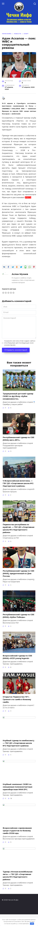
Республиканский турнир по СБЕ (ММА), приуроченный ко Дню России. (18, 573)
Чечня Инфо (19, 14)
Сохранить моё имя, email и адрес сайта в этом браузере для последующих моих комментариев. (19, 343)
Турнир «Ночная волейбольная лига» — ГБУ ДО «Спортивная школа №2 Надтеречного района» (17, 876)
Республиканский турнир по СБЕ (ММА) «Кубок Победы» (18, 616)
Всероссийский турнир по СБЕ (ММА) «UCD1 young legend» (17, 657)
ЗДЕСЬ (28, 197)
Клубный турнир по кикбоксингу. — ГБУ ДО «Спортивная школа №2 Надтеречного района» (19, 743)
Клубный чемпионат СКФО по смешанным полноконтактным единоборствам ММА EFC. (17, 787)
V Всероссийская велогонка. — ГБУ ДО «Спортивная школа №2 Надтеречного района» (18, 483)
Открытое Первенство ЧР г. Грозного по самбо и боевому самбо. (17, 699)
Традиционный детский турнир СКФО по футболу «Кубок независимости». (18, 396)
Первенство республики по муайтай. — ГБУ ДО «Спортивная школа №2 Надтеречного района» (18, 528)
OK (32, 923)
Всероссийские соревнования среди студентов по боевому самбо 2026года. (17, 830)
